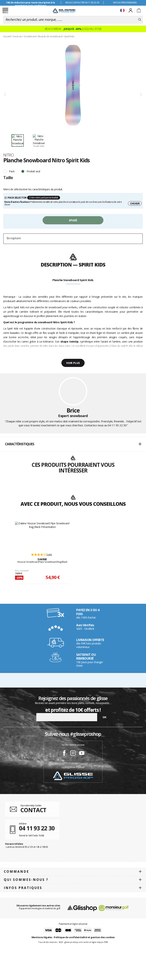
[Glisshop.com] (82, 907)
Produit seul (33, 171)
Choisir (135, 203)
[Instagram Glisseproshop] (73, 753)
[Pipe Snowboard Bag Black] (42, 535)
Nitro (8, 155)
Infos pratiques (23, 888)
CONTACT (33, 810)
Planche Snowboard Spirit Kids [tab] (73, 280)
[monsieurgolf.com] (114, 907)
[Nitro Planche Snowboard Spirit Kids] (73, 85)
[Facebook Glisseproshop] (64, 753)
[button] (73, 444)
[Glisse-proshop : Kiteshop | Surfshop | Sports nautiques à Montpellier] (64, 11)
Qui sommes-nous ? (26, 879)
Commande (16, 871)
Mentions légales (42, 937)
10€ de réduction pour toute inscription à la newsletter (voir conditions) (30, 4)
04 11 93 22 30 (117, 425)
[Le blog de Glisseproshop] (73, 775)
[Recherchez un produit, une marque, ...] (139, 19)
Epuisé (73, 220)
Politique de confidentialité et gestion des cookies (84, 937)
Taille (8, 177)
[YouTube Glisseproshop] (81, 753)
